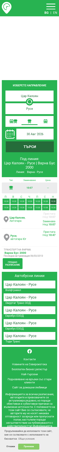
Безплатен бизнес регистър (29, 369)
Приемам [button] (29, 446)
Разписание (6, 3)
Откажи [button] (10, 446)
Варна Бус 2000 (15, 253)
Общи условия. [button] (26, 438)
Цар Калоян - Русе (20, 284)
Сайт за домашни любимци (29, 387)
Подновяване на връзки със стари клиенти (29, 381)
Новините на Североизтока (29, 364)
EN (55, 13)
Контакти (29, 359)
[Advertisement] (29, 47)
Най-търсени (29, 374)
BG (46, 13)
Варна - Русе (35, 172)
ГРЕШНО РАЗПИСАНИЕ (12, 263)
